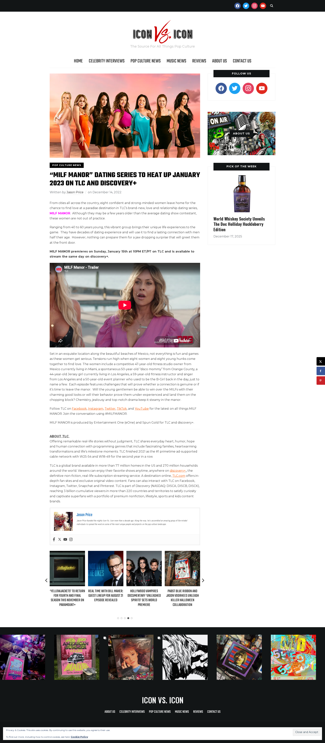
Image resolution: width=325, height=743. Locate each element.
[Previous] (46, 580)
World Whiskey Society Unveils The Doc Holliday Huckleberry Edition (239, 224)
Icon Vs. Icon (162, 700)
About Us (219, 61)
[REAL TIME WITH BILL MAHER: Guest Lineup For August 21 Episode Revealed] (105, 553)
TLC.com (178, 476)
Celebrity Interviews (107, 61)
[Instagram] (71, 540)
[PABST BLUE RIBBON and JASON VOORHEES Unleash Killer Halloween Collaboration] (182, 553)
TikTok (122, 408)
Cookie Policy (79, 736)
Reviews (199, 61)
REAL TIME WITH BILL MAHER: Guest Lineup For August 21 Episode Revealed (105, 595)
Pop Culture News (146, 61)
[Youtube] (65, 540)
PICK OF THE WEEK (241, 166)
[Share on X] (321, 361)
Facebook (79, 408)
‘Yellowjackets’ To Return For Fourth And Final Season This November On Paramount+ (67, 598)
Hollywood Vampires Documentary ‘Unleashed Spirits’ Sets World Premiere (144, 598)
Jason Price (75, 192)
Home (78, 61)
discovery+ (178, 470)
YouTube (142, 408)
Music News (176, 61)
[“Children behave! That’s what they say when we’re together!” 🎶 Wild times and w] (135, 657)
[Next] (203, 580)
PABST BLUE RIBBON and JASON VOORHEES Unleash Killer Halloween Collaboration (182, 598)
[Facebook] (54, 540)
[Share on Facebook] (321, 371)
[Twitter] (60, 540)
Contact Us (242, 61)
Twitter (110, 408)
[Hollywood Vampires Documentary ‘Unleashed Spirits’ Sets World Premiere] (144, 553)
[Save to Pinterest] (321, 380)
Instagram (95, 408)
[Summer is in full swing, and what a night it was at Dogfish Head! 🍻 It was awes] (81, 657)
